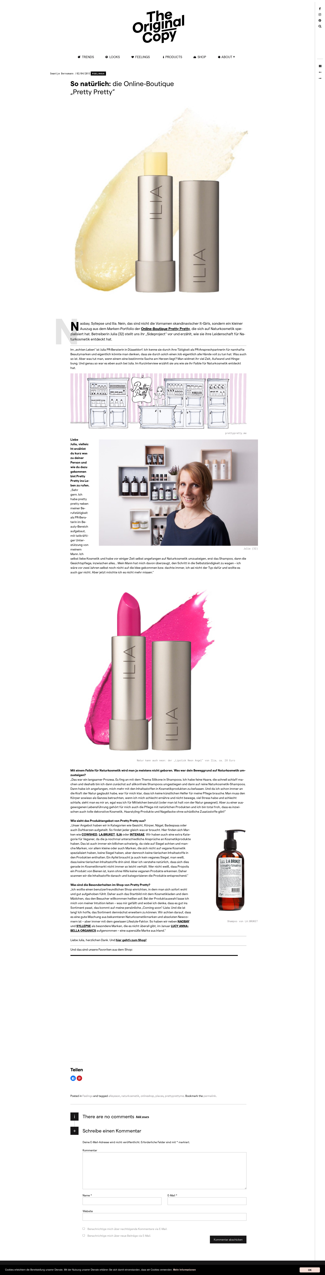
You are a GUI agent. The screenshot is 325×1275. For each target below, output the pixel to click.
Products (173, 57)
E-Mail (172, 1195)
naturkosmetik (130, 1095)
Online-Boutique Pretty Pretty (165, 328)
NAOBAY (183, 921)
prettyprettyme (174, 1095)
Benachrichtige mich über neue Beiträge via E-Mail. (119, 1235)
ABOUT (226, 57)
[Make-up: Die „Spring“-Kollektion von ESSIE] (320, 72)
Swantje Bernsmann (62, 73)
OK (310, 1270)
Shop (202, 57)
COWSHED (89, 834)
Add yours (142, 1116)
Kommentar (90, 1150)
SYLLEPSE (83, 926)
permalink (209, 1095)
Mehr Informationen (184, 1269)
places (159, 1095)
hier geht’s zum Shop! (131, 940)
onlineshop (147, 1095)
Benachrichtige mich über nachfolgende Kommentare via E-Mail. (127, 1228)
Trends (88, 57)
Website (88, 1210)
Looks (114, 57)
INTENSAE (137, 834)
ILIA (119, 834)
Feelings (142, 57)
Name (87, 1195)
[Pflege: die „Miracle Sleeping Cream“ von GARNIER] (320, 78)
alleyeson (114, 1095)
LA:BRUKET (107, 834)
